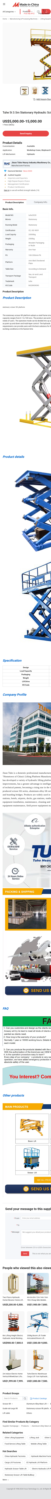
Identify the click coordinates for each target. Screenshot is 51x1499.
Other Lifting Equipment (14, 1437)
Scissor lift (7, 1403)
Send (25, 1253)
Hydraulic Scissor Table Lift (16, 1468)
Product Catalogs (39, 1398)
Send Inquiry (26, 133)
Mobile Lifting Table (39, 1444)
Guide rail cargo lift (10, 1408)
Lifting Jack (34, 1437)
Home (5, 19)
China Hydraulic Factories (15, 1456)
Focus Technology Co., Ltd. (33, 1489)
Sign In (6, 190)
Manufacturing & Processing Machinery (24, 19)
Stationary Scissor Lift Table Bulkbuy (19, 1475)
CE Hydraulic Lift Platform (36, 1462)
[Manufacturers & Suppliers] (25, 4)
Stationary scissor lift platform (38, 1408)
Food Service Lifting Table (15, 1444)
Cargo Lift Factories (13, 1462)
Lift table (6, 1413)
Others (29, 1413)
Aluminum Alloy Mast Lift (36, 1403)
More (5, 1479)
